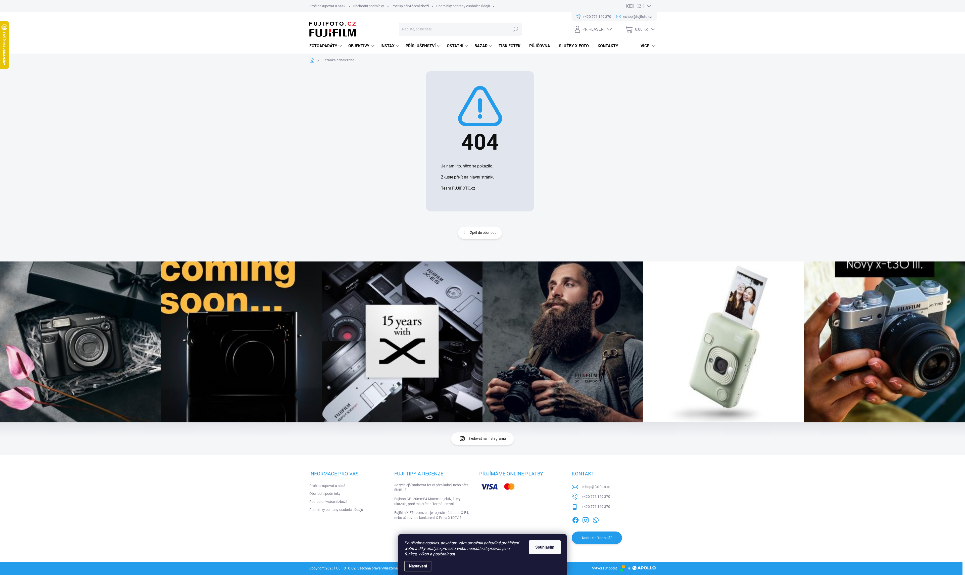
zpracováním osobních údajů (542, 323)
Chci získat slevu (520, 310)
